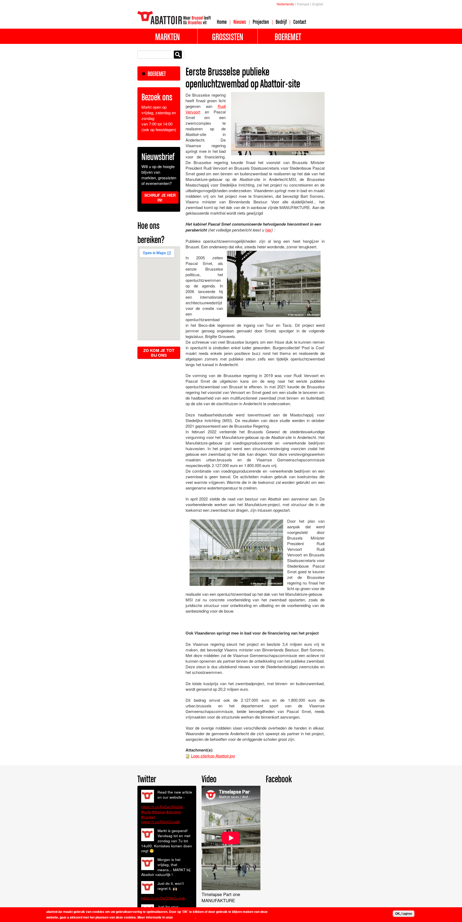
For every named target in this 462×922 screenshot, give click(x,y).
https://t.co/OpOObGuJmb (163, 898)
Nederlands (285, 4)
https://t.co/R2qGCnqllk (160, 821)
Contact (299, 21)
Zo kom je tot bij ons (158, 352)
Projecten (261, 21)
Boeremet (288, 36)
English (317, 4)
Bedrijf (281, 21)
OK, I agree (403, 914)
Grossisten (227, 36)
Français (303, 4)
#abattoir (173, 811)
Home (222, 21)
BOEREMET (157, 74)
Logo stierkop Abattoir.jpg (213, 755)
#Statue (158, 811)
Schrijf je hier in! (160, 197)
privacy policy (184, 917)
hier (268, 230)
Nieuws (239, 21)
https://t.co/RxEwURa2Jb (162, 806)
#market (148, 816)
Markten (167, 36)
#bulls (146, 811)
